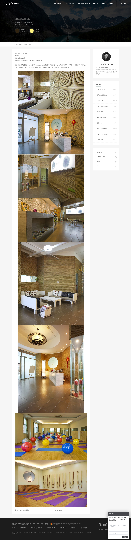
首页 (14, 44)
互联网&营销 (51, 528)
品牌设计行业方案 (36, 528)
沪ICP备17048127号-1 (75, 524)
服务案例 (95, 4)
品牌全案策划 (58, 4)
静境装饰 (59, 510)
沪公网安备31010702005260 (60, 524)
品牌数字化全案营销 (84, 4)
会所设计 (26, 60)
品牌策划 (23, 528)
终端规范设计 (39, 60)
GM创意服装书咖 (24, 510)
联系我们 (111, 4)
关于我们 (103, 4)
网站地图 (14, 533)
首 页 (49, 4)
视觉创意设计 (70, 4)
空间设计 (26, 44)
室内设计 (23, 58)
